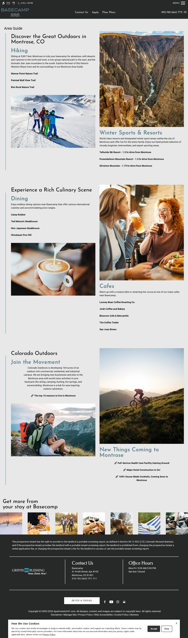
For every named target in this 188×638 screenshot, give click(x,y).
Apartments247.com (64, 611)
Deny (166, 629)
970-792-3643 (174, 12)
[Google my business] (124, 603)
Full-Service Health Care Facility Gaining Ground (143, 463)
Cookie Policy (121, 614)
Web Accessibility (103, 614)
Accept (154, 629)
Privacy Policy (85, 614)
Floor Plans (108, 12)
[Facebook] (104, 603)
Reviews (134, 614)
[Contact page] (8, 3)
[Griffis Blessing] (29, 571)
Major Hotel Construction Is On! (143, 470)
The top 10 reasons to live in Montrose (55, 395)
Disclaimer (56, 614)
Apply (95, 12)
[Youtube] (111, 603)
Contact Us (81, 12)
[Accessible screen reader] (3, 3)
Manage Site (70, 614)
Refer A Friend (82, 600)
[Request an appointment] (13, 3)
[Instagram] (117, 603)
